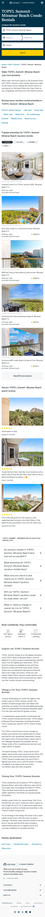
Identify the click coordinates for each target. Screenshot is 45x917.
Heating (5, 123)
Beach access (30, 119)
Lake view (28, 110)
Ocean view (38, 110)
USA (10, 65)
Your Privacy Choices (25, 906)
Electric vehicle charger (11, 110)
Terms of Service (38, 903)
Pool (6, 145)
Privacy (28, 903)
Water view (8, 114)
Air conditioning (33, 114)
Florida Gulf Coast (21, 844)
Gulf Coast (6, 844)
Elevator (5, 119)
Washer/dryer (16, 119)
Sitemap (19, 903)
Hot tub (19, 142)
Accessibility (14, 906)
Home (4, 65)
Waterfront (19, 114)
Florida (16, 65)
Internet (32, 142)
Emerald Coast (38, 844)
